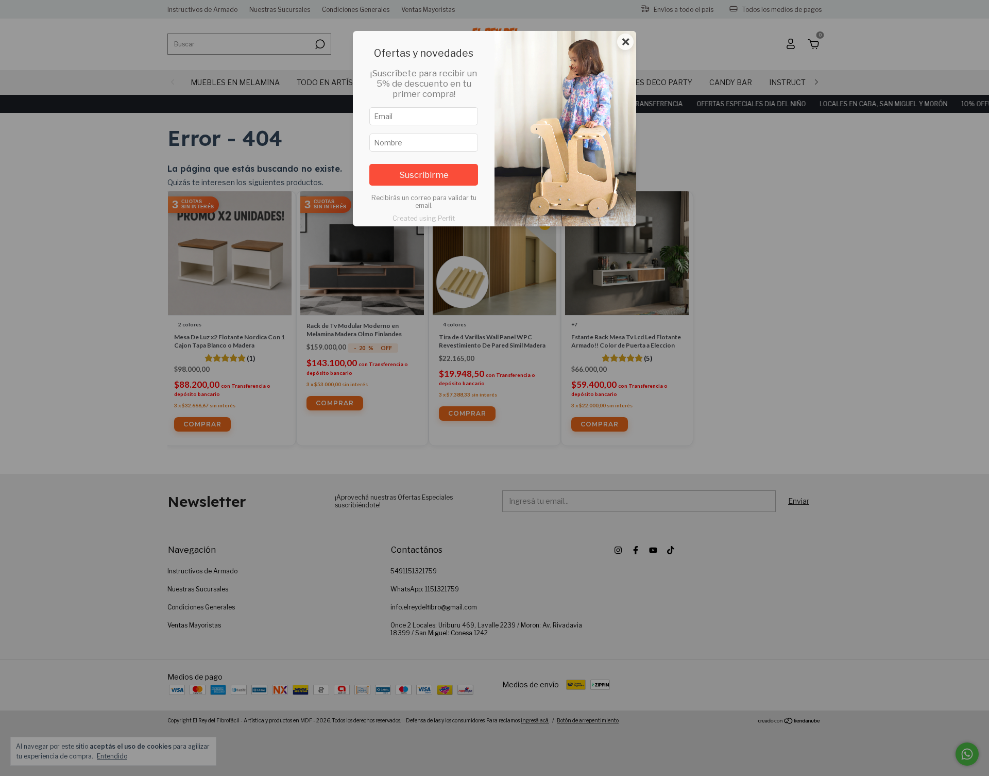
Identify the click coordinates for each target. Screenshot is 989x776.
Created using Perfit (424, 218)
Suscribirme (424, 175)
